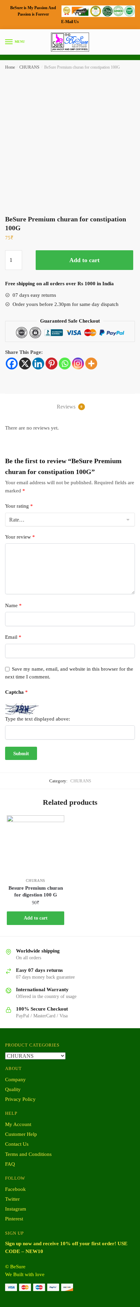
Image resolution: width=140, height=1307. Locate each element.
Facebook (15, 1189)
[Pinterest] (51, 363)
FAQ (10, 1164)
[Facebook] (12, 363)
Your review (20, 537)
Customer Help (21, 1134)
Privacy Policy (20, 1099)
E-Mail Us (70, 21)
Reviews (70, 407)
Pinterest (14, 1218)
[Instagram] (78, 363)
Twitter (12, 1199)
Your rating (19, 506)
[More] (91, 363)
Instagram (15, 1209)
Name (13, 605)
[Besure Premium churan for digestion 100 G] (35, 844)
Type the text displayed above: (37, 719)
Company (15, 1079)
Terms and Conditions (28, 1154)
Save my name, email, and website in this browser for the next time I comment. (69, 672)
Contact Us (17, 1144)
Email (13, 637)
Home (10, 67)
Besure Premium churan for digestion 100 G (35, 891)
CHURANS (29, 67)
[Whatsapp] (65, 363)
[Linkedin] (38, 363)
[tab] (70, 407)
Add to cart (84, 260)
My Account (18, 1124)
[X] (25, 363)
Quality (13, 1089)
